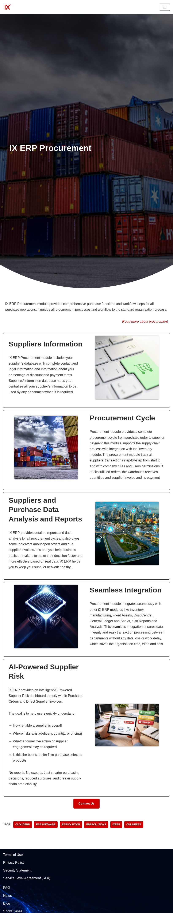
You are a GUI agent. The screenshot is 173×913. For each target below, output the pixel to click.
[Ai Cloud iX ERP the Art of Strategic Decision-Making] (7, 7)
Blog (6, 903)
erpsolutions (96, 824)
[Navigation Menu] (165, 7)
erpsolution (71, 824)
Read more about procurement (145, 321)
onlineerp (133, 824)
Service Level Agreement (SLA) (26, 878)
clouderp (22, 824)
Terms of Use (13, 855)
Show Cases (12, 911)
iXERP (116, 824)
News (7, 895)
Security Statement (17, 870)
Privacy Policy (13, 862)
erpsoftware (45, 824)
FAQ (6, 887)
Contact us (86, 803)
